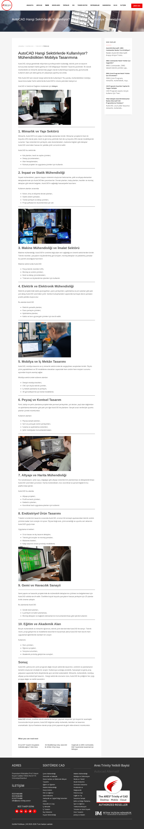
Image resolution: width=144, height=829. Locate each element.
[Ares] (113, 791)
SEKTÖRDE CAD (54, 765)
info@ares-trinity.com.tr (21, 801)
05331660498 (17, 794)
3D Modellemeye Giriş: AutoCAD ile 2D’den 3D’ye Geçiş (56, 746)
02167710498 (17, 798)
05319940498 (17, 796)
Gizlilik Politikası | (19, 824)
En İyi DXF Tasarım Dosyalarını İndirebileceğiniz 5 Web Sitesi (28, 746)
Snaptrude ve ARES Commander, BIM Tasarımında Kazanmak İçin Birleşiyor (82, 747)
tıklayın (55, 86)
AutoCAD (21, 719)
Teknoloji (46, 46)
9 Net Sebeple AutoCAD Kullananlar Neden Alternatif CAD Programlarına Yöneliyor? (118, 101)
